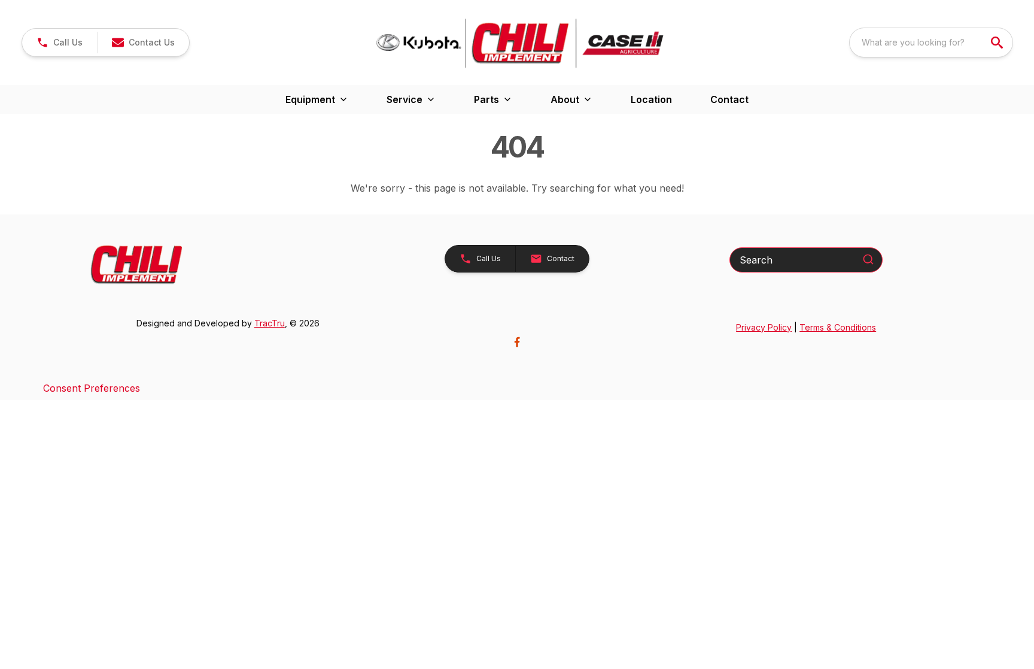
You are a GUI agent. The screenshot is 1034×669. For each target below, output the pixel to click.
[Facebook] (517, 342)
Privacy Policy (764, 327)
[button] (59, 42)
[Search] (868, 259)
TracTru (269, 323)
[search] (998, 42)
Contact (729, 99)
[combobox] (931, 42)
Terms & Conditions (837, 327)
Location (651, 99)
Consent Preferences (91, 388)
